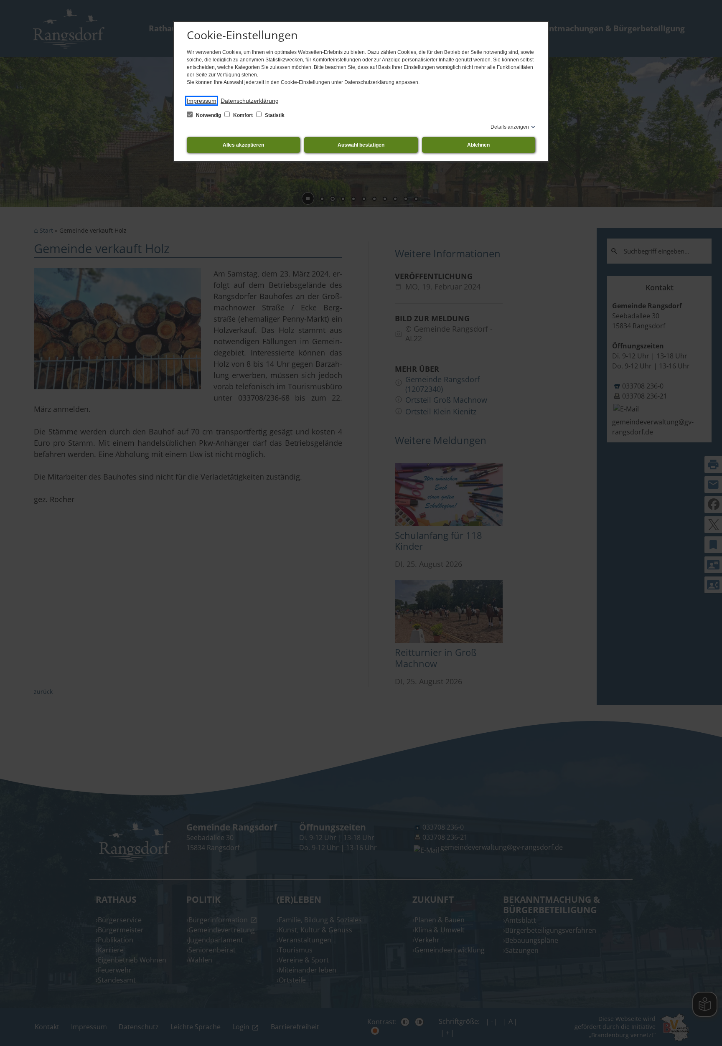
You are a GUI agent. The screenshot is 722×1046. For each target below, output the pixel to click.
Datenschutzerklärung (250, 100)
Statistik (274, 115)
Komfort (243, 115)
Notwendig (208, 115)
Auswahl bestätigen (361, 145)
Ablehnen (478, 145)
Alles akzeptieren (243, 145)
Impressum (201, 100)
